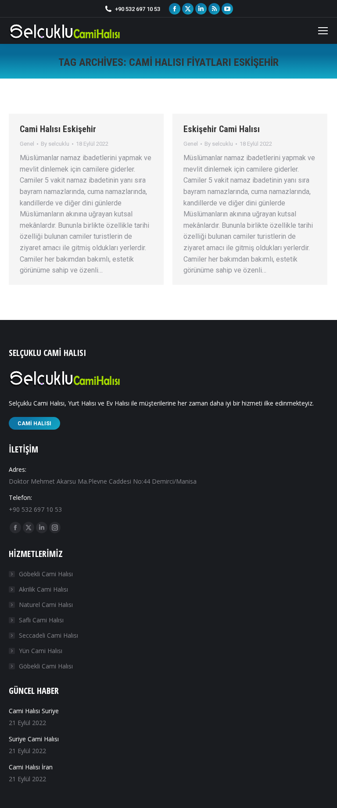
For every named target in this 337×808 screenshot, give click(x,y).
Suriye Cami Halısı (34, 739)
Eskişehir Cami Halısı (221, 129)
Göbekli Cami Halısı (46, 574)
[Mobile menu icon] (323, 30)
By (55, 143)
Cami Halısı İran (31, 767)
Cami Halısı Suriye (34, 711)
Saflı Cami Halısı (41, 620)
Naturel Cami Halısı (46, 604)
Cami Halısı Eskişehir (58, 129)
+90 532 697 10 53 (137, 9)
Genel (27, 143)
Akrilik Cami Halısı (43, 589)
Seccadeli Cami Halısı (48, 635)
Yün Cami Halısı (40, 650)
